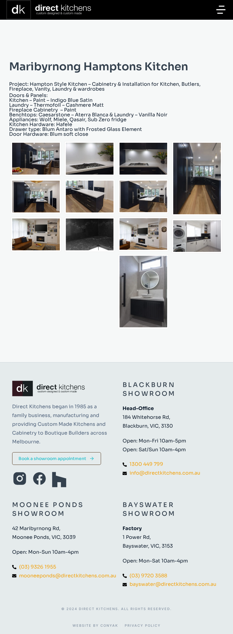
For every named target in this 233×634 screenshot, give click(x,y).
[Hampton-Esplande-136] (143, 291)
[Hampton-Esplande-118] (197, 178)
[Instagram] (19, 478)
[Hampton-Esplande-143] (89, 234)
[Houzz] (59, 479)
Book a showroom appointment (52, 458)
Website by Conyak (95, 626)
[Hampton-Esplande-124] (143, 159)
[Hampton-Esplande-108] (143, 196)
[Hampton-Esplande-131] (143, 234)
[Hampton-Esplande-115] (36, 196)
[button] (221, 10)
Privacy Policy (143, 626)
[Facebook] (39, 478)
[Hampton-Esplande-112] (89, 196)
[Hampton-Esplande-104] (36, 159)
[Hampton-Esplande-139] (197, 236)
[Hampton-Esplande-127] (89, 159)
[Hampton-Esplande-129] (36, 234)
